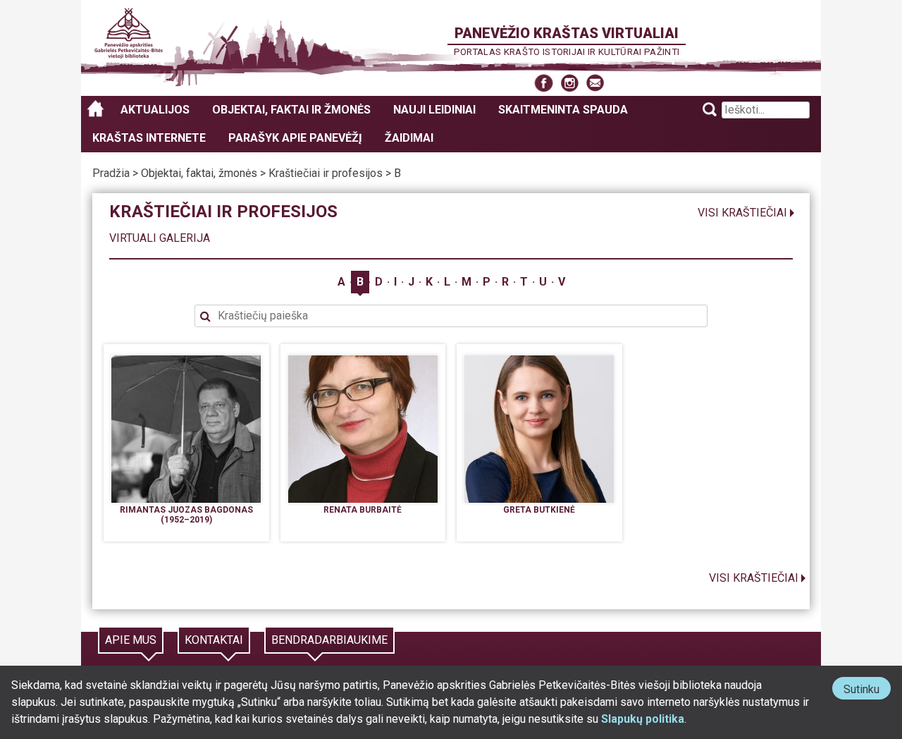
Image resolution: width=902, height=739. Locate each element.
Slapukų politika (642, 719)
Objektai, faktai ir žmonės (291, 109)
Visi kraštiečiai (742, 212)
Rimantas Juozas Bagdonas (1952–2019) (186, 515)
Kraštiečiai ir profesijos (325, 173)
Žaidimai (409, 138)
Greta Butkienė (539, 510)
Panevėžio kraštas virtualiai (567, 33)
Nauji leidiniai (434, 109)
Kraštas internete (149, 138)
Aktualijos (155, 109)
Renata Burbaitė (362, 510)
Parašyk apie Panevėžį (295, 138)
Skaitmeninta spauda (563, 109)
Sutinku (867, 691)
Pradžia (111, 173)
